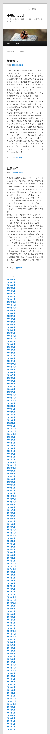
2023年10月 (11, 366)
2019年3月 (11, 521)
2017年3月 (11, 588)
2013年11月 (11, 701)
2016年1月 (11, 628)
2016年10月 (11, 603)
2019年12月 (11, 496)
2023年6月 (11, 378)
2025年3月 (11, 327)
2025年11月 (11, 304)
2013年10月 (11, 704)
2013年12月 (11, 698)
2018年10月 (11, 535)
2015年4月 (11, 653)
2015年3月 (11, 656)
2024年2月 (11, 358)
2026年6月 (11, 285)
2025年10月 (11, 307)
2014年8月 (11, 676)
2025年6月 (11, 318)
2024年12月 (11, 335)
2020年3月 (11, 487)
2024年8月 (11, 344)
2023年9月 (11, 369)
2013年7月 (11, 712)
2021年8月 (11, 439)
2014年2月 (11, 693)
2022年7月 (11, 408)
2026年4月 (11, 290)
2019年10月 (11, 501)
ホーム (9, 43)
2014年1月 (11, 695)
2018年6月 (11, 546)
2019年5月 (11, 515)
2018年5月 (11, 549)
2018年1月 (11, 560)
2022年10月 (11, 400)
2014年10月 (11, 670)
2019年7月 (11, 510)
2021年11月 (11, 431)
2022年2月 (11, 423)
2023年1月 (11, 392)
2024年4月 (11, 352)
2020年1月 (11, 493)
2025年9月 (11, 310)
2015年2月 (11, 659)
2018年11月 (11, 532)
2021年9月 (11, 437)
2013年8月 (11, 709)
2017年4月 (11, 586)
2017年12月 (11, 563)
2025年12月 (11, 302)
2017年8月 (11, 574)
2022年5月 (11, 414)
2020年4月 (11, 484)
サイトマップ (21, 43)
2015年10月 (11, 636)
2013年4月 (11, 721)
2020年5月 (11, 482)
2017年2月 (11, 591)
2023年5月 (11, 380)
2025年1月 (11, 333)
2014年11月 (11, 667)
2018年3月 (11, 555)
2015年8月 (11, 642)
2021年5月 (11, 448)
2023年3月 (11, 386)
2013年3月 (11, 723)
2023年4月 (11, 383)
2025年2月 (11, 330)
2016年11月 (11, 600)
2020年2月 (11, 490)
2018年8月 (11, 541)
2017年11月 (11, 566)
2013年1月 (11, 729)
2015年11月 (11, 633)
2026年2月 (11, 296)
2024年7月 (11, 347)
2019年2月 (11, 524)
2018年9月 (11, 538)
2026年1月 (11, 299)
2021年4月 (11, 451)
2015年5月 (11, 650)
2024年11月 (11, 338)
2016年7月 (11, 611)
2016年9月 (11, 605)
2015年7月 (11, 645)
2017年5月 (11, 583)
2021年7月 (11, 442)
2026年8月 (11, 279)
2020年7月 (11, 476)
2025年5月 (11, 321)
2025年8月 (11, 313)
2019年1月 (11, 527)
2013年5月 (11, 718)
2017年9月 (11, 572)
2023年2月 (11, 389)
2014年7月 (11, 678)
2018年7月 (11, 543)
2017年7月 (11, 577)
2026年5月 (11, 288)
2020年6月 (11, 479)
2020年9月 (11, 470)
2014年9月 (11, 673)
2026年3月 (11, 293)
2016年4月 (11, 619)
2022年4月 (11, 417)
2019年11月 (11, 498)
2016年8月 (11, 608)
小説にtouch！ (18, 15)
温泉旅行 (12, 168)
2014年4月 (11, 687)
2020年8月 (11, 473)
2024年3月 (11, 355)
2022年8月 (11, 406)
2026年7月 (11, 282)
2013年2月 (11, 726)
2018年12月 (11, 529)
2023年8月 (11, 372)
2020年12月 (11, 462)
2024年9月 (11, 341)
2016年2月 (11, 625)
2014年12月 (11, 664)
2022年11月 (11, 397)
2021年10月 (11, 434)
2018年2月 (11, 558)
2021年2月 (11, 456)
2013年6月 (11, 715)
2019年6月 (11, 513)
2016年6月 (11, 614)
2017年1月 (11, 594)
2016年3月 (11, 622)
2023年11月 (11, 363)
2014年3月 (11, 690)
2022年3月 (11, 420)
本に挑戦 (19, 157)
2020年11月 (11, 465)
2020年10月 (11, 468)
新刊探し (12, 61)
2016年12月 (11, 597)
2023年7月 (11, 375)
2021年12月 (11, 428)
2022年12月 (11, 394)
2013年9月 (11, 707)
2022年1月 (11, 425)
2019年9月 (11, 504)
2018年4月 (11, 552)
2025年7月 (11, 316)
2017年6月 (11, 580)
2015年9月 (11, 639)
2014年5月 (11, 684)
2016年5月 (11, 617)
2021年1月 (11, 459)
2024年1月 (11, 361)
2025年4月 (11, 324)
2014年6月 (11, 681)
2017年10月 (11, 569)
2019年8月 (11, 507)
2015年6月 (11, 648)
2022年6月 (11, 411)
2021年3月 (11, 453)
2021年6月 (11, 445)
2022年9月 (11, 403)
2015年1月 (11, 662)
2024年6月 (11, 349)
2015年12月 (11, 631)
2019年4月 (11, 518)
